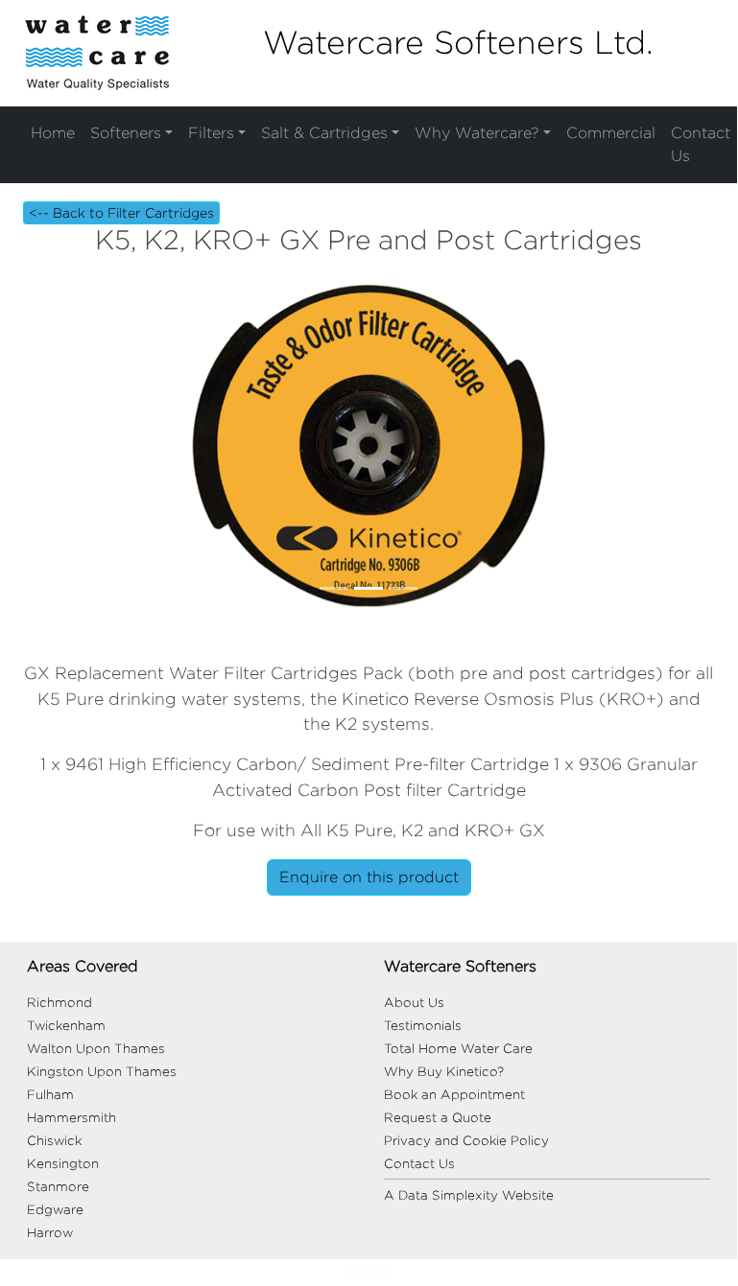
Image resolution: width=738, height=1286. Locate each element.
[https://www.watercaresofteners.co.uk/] (97, 52)
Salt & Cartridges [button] (324, 133)
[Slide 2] (368, 588)
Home (53, 133)
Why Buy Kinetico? (444, 1071)
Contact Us (700, 144)
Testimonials (423, 1025)
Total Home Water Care (458, 1048)
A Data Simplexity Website (469, 1195)
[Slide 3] (403, 588)
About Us (414, 1002)
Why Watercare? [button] (477, 133)
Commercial (610, 133)
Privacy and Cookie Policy (466, 1140)
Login (369, 1270)
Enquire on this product (369, 877)
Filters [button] (211, 133)
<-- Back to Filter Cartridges (121, 212)
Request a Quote (437, 1117)
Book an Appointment (454, 1094)
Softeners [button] (125, 133)
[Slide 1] (334, 588)
